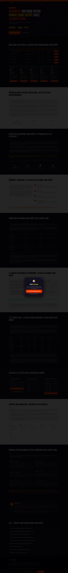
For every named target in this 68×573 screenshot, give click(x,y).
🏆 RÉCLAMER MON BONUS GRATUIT (34, 291)
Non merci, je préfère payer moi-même (34, 293)
